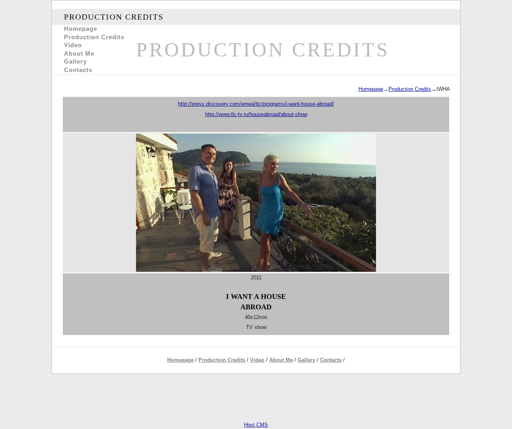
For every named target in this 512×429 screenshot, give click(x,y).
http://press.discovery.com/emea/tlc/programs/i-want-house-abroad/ (256, 104)
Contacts (78, 70)
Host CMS (256, 425)
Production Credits (94, 37)
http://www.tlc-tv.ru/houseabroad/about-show (256, 114)
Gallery (75, 61)
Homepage (80, 29)
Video (73, 45)
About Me (79, 53)
